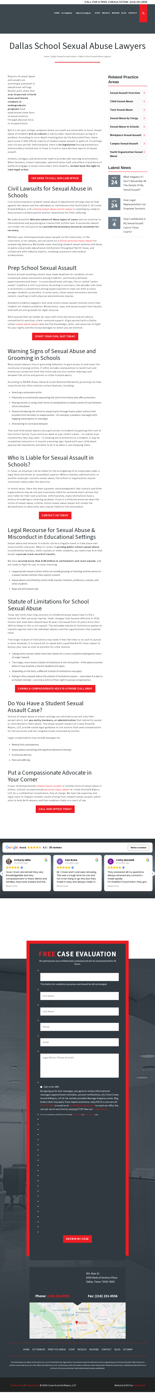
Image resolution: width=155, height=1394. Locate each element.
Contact (106, 1349)
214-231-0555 (47, 1105)
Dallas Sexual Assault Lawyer (64, 56)
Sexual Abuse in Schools (124, 127)
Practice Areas (57, 1349)
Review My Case (77, 1239)
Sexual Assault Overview (125, 93)
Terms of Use (16, 1385)
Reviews (94, 1349)
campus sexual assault (49, 786)
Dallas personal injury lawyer (76, 240)
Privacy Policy (100, 1109)
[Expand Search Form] (143, 13)
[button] (152, 873)
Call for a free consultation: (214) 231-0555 (115, 2)
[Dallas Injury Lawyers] (17, 21)
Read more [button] (11, 886)
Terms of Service (89, 1115)
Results (82, 1349)
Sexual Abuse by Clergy (124, 118)
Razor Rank (139, 1385)
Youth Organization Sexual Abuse (126, 154)
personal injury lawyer (57, 789)
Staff (72, 1349)
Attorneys (38, 1349)
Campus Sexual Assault (124, 143)
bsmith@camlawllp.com (82, 1105)
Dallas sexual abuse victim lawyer (53, 209)
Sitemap (128, 1349)
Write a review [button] (138, 847)
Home (46, 56)
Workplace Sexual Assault (125, 135)
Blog (117, 1349)
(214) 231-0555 (58, 1296)
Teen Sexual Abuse (121, 110)
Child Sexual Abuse (121, 101)
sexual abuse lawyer (27, 324)
